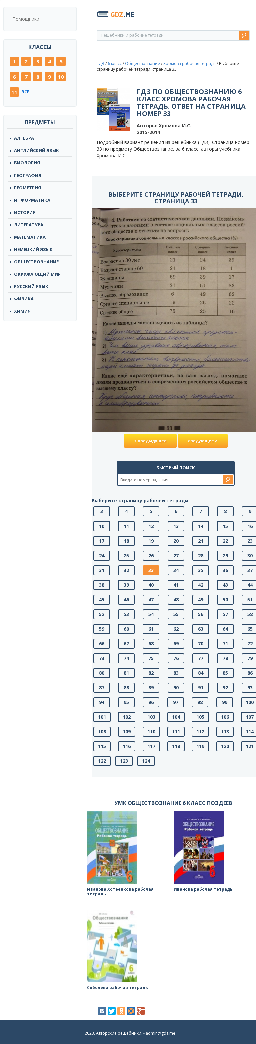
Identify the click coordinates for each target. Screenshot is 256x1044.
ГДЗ (100, 63)
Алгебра (24, 138)
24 (101, 555)
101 (102, 717)
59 (101, 629)
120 (225, 746)
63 (200, 629)
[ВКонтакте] (102, 1011)
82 (151, 673)
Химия (22, 311)
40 (151, 585)
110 (151, 731)
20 (176, 541)
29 (225, 555)
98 (200, 702)
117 (151, 746)
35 (200, 570)
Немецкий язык (33, 249)
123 (124, 761)
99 (224, 702)
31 (101, 570)
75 (151, 658)
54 (151, 614)
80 (101, 673)
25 (126, 555)
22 (225, 541)
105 (200, 717)
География (27, 175)
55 (176, 614)
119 (200, 746)
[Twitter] (112, 1011)
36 (225, 570)
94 (101, 702)
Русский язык (31, 286)
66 (101, 643)
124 (146, 761)
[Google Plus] (141, 1011)
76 (176, 658)
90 (176, 687)
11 (14, 92)
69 (176, 643)
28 (200, 555)
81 (126, 673)
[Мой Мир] (131, 1011)
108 (102, 731)
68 (151, 643)
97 (175, 702)
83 (176, 673)
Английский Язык (36, 150)
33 (151, 570)
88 (126, 687)
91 (200, 687)
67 (126, 643)
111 (176, 731)
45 (101, 599)
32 (126, 570)
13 (176, 526)
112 (200, 731)
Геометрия (27, 188)
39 (126, 585)
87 (101, 687)
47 (151, 599)
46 (126, 599)
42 (200, 585)
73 (101, 658)
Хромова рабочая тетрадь (189, 63)
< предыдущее (150, 441)
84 (200, 673)
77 (200, 658)
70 (200, 643)
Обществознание (36, 262)
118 (176, 746)
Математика (30, 237)
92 (225, 687)
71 (225, 643)
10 (61, 76)
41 (176, 585)
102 (127, 717)
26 (151, 555)
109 (127, 731)
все (25, 92)
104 (176, 717)
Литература (28, 225)
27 (176, 555)
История (25, 212)
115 (102, 746)
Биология (27, 163)
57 (225, 614)
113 (225, 731)
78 (225, 658)
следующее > (203, 441)
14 (200, 526)
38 (101, 585)
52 (101, 614)
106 (225, 717)
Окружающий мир (37, 274)
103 (151, 717)
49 (200, 599)
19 (151, 541)
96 (151, 702)
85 (225, 673)
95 (126, 702)
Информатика (32, 200)
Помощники (25, 19)
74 (126, 658)
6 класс (115, 63)
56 (200, 614)
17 (101, 541)
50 (225, 599)
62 (176, 629)
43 (225, 585)
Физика (24, 299)
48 (176, 599)
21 (200, 541)
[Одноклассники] (121, 1011)
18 (126, 541)
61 (151, 629)
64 (225, 629)
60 (126, 629)
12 (151, 526)
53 (126, 614)
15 (225, 526)
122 (102, 761)
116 (127, 746)
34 (176, 570)
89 (151, 687)
